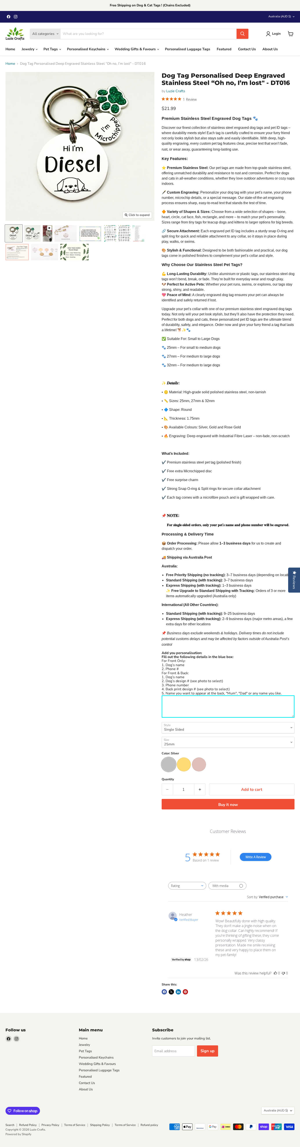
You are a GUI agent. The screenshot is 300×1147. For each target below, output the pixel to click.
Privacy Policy (50, 1125)
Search (9, 1125)
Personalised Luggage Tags (187, 49)
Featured (224, 49)
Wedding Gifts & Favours (136, 49)
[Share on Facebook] (164, 991)
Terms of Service (74, 1125)
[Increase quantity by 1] (200, 790)
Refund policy (149, 1125)
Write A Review (256, 857)
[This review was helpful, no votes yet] (275, 973)
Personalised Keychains (86, 49)
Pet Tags (51, 49)
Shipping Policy (100, 1125)
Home (10, 49)
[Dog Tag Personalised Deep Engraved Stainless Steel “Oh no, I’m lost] (13, 233)
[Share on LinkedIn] (178, 991)
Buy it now (228, 804)
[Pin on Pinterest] (185, 991)
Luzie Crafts (175, 91)
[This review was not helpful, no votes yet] (283, 973)
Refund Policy (28, 1125)
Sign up (208, 1051)
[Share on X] (171, 991)
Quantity (168, 779)
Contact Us (247, 49)
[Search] (242, 34)
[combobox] (187, 886)
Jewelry (28, 49)
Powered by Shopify (18, 1134)
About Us (270, 49)
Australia (279, 16)
